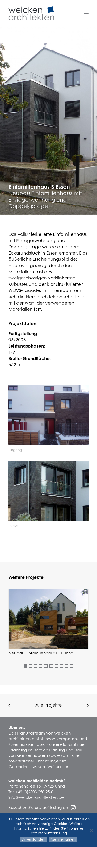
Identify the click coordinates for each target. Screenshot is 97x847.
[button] (86, 13)
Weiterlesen (58, 767)
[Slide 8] (61, 666)
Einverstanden (33, 839)
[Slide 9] (66, 666)
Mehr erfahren (63, 839)
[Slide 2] (30, 666)
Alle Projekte (48, 705)
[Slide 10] (71, 666)
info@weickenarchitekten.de (36, 798)
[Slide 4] (40, 666)
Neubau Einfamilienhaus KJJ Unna (40, 653)
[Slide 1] (25, 666)
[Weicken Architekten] (31, 13)
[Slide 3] (35, 666)
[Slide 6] (51, 666)
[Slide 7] (56, 666)
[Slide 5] (45, 666)
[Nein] (91, 830)
